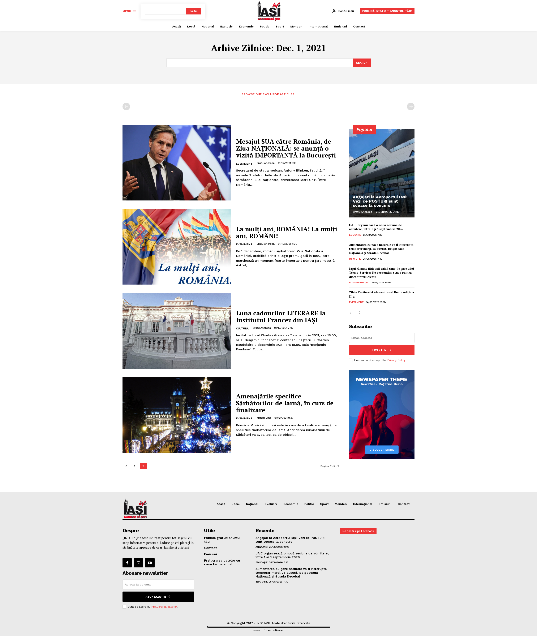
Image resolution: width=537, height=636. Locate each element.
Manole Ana (264, 417)
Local (236, 504)
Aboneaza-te (156, 596)
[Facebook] (127, 562)
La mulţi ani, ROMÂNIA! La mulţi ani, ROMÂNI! (286, 232)
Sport (324, 504)
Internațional (362, 504)
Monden (341, 504)
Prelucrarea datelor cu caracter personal (222, 562)
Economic (290, 504)
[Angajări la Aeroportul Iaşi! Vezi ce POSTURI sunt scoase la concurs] (381, 173)
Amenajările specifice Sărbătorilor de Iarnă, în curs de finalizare (285, 403)
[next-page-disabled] (410, 106)
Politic (309, 504)
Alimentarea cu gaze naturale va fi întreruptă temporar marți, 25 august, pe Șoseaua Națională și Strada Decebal (381, 249)
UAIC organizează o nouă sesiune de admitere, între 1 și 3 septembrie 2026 (376, 227)
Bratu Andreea (266, 163)
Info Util (355, 258)
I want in (379, 350)
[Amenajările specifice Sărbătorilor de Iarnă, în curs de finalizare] (177, 415)
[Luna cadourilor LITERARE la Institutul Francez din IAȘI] (177, 331)
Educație (355, 234)
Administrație (358, 282)
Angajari (261, 546)
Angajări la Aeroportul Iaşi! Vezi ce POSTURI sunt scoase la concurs (380, 201)
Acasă (221, 504)
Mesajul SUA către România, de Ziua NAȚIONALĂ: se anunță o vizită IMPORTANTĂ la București (286, 148)
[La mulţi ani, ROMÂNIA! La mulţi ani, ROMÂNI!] (177, 247)
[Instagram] (138, 562)
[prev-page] (126, 106)
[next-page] (358, 313)
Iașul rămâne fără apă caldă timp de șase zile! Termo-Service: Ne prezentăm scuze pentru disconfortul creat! (381, 273)
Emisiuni (385, 504)
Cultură (242, 328)
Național (252, 504)
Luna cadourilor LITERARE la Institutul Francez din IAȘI (281, 316)
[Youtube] (149, 562)
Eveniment (244, 163)
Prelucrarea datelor (164, 606)
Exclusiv (271, 504)
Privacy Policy (396, 360)
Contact (403, 504)
